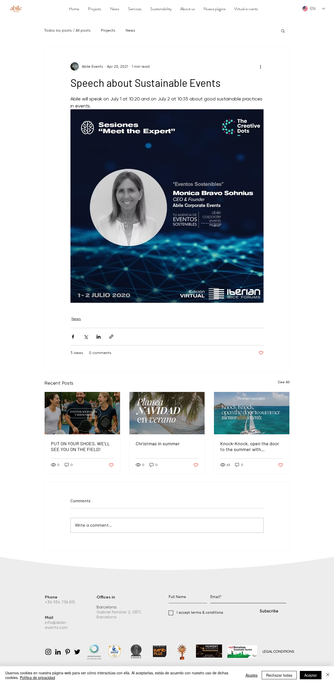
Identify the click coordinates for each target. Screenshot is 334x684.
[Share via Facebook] (72, 336)
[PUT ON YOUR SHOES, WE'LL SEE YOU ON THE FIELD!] (82, 413)
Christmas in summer (158, 443)
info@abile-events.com (57, 625)
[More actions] (260, 66)
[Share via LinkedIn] (98, 336)
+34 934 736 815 (60, 602)
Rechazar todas (279, 675)
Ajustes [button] (252, 675)
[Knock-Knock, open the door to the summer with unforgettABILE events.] (251, 413)
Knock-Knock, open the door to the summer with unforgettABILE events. (249, 446)
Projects (108, 30)
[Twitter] (77, 652)
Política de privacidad (37, 677)
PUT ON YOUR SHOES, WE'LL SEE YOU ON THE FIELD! (80, 446)
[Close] (328, 675)
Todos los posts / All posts (67, 30)
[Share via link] (111, 336)
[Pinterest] (67, 652)
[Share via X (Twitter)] (85, 336)
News (130, 30)
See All (284, 382)
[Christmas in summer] (167, 413)
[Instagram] (48, 652)
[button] (283, 30)
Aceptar (310, 675)
